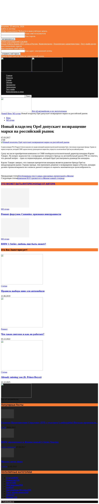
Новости (9, 78)
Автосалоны (11, 87)
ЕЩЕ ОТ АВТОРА (45, 183)
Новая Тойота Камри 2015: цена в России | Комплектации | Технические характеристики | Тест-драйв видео (48, 44)
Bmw (9, 113)
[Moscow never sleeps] (7, 456)
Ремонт (4, 329)
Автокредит (10, 85)
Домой (4, 113)
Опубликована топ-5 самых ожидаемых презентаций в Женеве (46, 176)
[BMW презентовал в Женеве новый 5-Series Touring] (7, 437)
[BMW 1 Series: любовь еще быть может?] (15, 237)
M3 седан (17, 113)
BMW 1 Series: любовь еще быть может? (23, 244)
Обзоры (9, 82)
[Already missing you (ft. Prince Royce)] (22, 370)
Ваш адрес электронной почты (38, 51)
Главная (9, 75)
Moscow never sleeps (12, 461)
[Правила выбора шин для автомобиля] (22, 284)
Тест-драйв (10, 89)
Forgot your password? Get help (14, 41)
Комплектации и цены (15, 92)
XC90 (3, 427)
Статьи (8, 80)
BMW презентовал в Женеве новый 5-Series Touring (30, 442)
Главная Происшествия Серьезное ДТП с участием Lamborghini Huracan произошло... (49, 422)
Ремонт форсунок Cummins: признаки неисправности (31, 214)
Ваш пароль (30, 36)
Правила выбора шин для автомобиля (22, 291)
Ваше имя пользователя (35, 33)
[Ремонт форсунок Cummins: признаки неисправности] (15, 207)
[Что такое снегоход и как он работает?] (22, 327)
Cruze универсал (8, 447)
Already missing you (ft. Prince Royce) (21, 377)
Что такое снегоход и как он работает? (22, 334)
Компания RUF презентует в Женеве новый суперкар (40, 178)
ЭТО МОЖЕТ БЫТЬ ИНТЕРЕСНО (18, 183)
